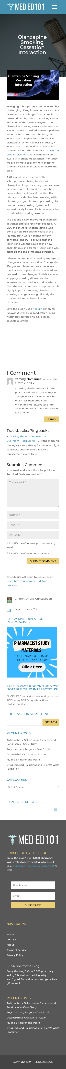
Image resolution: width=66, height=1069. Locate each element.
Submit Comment (43, 561)
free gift (38, 308)
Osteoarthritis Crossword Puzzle (26, 754)
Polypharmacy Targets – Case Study (28, 749)
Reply (52, 419)
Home (10, 934)
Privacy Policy (15, 955)
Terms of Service (17, 950)
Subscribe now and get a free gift (33, 865)
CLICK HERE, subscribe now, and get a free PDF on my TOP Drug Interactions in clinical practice (33, 700)
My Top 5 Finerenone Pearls (23, 759)
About (10, 944)
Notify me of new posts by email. (31, 553)
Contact (11, 939)
